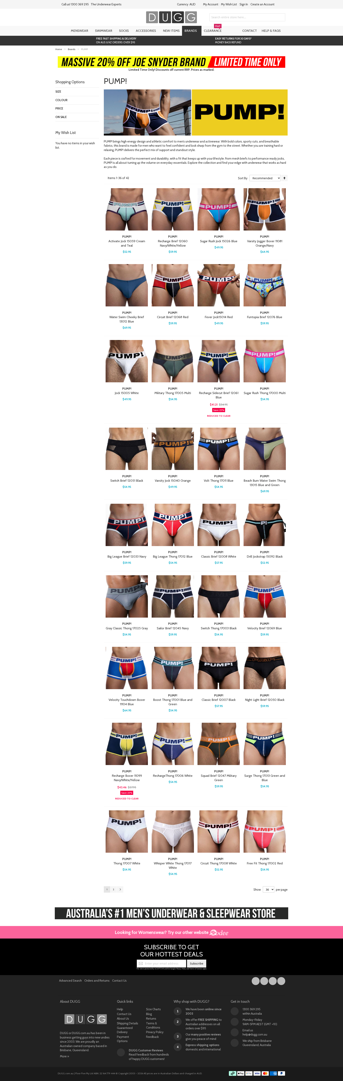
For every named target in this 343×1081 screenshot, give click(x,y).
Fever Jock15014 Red (219, 317)
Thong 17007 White (126, 863)
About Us (123, 1018)
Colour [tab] (61, 100)
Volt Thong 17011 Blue (218, 480)
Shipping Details (127, 1023)
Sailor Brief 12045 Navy (173, 628)
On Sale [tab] (61, 117)
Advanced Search (70, 980)
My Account (210, 4)
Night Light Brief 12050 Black (264, 700)
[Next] (120, 889)
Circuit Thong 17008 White (218, 863)
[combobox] (247, 17)
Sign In (244, 4)
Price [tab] (59, 108)
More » (64, 1056)
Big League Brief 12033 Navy (126, 556)
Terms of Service (196, 969)
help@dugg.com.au (255, 1034)
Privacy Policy (181, 969)
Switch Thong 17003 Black (219, 628)
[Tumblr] (273, 980)
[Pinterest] (281, 980)
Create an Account (263, 4)
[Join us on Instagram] (264, 980)
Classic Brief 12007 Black (219, 700)
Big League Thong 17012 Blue (173, 556)
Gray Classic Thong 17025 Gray (127, 628)
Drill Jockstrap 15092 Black (265, 556)
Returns (151, 1018)
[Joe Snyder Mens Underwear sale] (171, 58)
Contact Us (119, 980)
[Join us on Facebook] (256, 980)
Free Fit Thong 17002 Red (265, 863)
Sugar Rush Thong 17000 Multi (265, 393)
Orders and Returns (97, 980)
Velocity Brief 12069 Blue (264, 628)
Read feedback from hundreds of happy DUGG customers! (149, 1055)
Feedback (152, 1037)
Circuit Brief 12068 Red (172, 317)
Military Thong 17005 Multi (172, 393)
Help (120, 1009)
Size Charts (153, 1009)
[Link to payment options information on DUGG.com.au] (257, 1074)
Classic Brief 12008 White (218, 556)
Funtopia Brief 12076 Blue (264, 317)
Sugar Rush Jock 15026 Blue (218, 241)
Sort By (243, 178)
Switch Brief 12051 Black (126, 480)
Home (59, 49)
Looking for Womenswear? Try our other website (162, 932)
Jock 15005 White (127, 393)
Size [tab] (58, 91)
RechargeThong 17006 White (173, 776)
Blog (149, 1014)
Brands (72, 49)
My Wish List (229, 4)
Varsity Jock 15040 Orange (173, 480)
